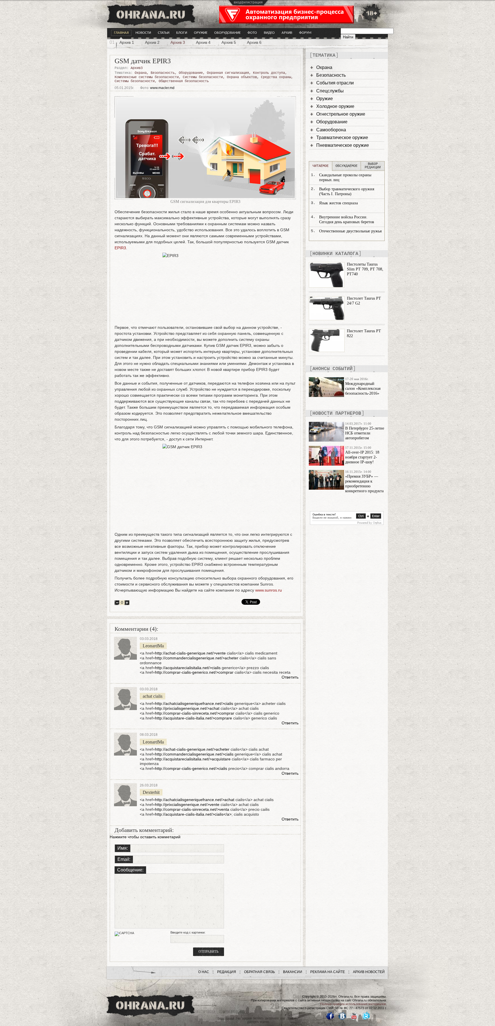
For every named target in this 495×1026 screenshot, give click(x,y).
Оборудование (227, 33)
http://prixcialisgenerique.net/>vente (187, 804)
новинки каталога (335, 253)
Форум (305, 33)
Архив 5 (228, 42)
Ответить (290, 677)
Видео (269, 33)
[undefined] (347, 523)
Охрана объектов (242, 77)
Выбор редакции (373, 165)
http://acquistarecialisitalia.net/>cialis (188, 667)
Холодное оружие (335, 106)
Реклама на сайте (327, 972)
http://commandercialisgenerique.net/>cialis (194, 754)
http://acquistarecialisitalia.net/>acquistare (193, 759)
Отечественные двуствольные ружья (350, 231)
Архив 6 (254, 42)
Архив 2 (152, 42)
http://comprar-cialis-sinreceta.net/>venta (192, 809)
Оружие (200, 33)
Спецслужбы (330, 90)
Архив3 (137, 68)
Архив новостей (369, 972)
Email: (123, 859)
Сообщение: (130, 869)
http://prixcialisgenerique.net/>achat (187, 708)
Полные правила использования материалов (353, 1004)
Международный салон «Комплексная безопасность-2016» (362, 388)
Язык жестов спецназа (338, 203)
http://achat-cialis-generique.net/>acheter (192, 749)
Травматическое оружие (342, 137)
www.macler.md (162, 88)
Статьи (163, 33)
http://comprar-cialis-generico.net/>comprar (194, 672)
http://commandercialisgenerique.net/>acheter (196, 658)
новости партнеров (337, 413)
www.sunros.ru (268, 590)
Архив (287, 33)
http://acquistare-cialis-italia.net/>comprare (193, 718)
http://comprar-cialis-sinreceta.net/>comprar (194, 713)
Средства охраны (276, 77)
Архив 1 (126, 42)
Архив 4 (203, 42)
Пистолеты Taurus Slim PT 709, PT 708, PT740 (365, 269)
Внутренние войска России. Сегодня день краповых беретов (346, 219)
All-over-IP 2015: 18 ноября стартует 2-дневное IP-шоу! (362, 457)
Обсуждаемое (346, 166)
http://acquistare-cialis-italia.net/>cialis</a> (193, 814)
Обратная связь (259, 972)
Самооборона (331, 129)
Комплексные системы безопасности (147, 77)
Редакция (226, 972)
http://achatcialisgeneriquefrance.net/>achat (194, 799)
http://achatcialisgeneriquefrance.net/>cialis (194, 703)
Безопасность (163, 73)
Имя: (122, 848)
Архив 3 (177, 42)
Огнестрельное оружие (340, 114)
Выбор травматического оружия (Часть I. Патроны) (346, 191)
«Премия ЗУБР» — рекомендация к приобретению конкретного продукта (364, 483)
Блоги (181, 33)
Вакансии (292, 972)
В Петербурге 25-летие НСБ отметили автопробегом (364, 433)
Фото (252, 33)
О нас (203, 972)
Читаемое (321, 166)
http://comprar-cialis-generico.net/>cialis (191, 768)
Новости (143, 33)
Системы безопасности (203, 77)
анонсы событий (333, 368)
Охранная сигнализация (228, 73)
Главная (121, 33)
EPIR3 (120, 248)
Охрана (141, 73)
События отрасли (335, 82)
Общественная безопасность (184, 81)
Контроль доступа (269, 73)
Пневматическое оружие (342, 145)
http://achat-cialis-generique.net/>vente (190, 653)
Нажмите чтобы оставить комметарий (145, 837)
